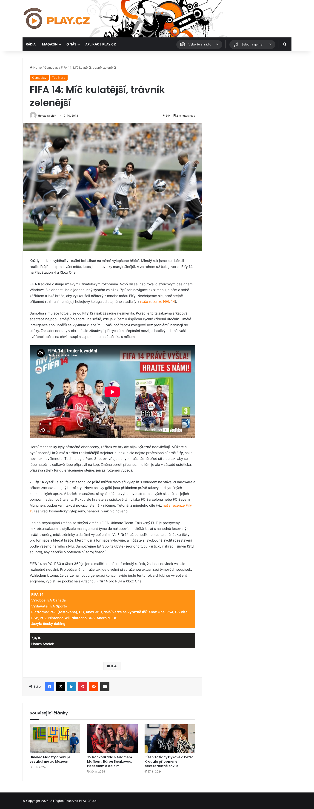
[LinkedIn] (71, 686)
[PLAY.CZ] (57, 19)
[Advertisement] (248, 90)
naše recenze (157, 301)
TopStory (58, 77)
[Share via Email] (104, 686)
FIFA (113, 666)
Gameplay (51, 67)
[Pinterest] (82, 686)
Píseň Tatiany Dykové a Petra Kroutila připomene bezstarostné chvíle (169, 761)
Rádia (31, 44)
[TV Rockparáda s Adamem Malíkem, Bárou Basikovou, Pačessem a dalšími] (112, 738)
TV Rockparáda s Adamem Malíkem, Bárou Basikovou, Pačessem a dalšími (109, 761)
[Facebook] (49, 686)
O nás (71, 44)
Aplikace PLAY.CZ (100, 44)
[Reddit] (93, 686)
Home (37, 67)
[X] (60, 686)
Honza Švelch (47, 115)
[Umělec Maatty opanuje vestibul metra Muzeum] (55, 738)
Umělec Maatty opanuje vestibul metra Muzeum (50, 759)
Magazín (49, 44)
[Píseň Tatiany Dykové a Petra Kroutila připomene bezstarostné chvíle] (170, 738)
